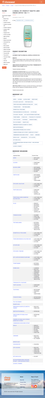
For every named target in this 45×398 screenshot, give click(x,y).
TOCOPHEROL (25, 119)
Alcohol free (6, 18)
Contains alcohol (7, 22)
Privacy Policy (23, 382)
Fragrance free (6, 32)
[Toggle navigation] (41, 2)
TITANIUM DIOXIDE (17, 107)
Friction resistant (7, 34)
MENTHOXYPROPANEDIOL (18, 127)
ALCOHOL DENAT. (26, 99)
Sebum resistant (7, 49)
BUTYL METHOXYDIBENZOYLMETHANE (31, 114)
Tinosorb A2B (6, 53)
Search (4, 67)
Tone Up (5, 60)
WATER (14, 99)
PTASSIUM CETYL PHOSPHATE (35, 117)
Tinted (5, 58)
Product (7, 5)
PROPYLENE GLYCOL (29, 101)
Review (5, 43)
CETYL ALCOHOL (32, 137)
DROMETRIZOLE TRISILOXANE (19, 109)
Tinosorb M (6, 55)
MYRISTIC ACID (16, 137)
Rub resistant (6, 45)
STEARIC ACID (24, 117)
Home (3, 5)
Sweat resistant (7, 51)
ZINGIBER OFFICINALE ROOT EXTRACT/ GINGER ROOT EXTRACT (25, 132)
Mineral (5, 38)
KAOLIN (31, 134)
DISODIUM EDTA (24, 137)
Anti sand (5, 20)
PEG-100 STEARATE (17, 122)
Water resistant (7, 62)
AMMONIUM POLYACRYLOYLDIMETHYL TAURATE (22, 124)
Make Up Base (6, 36)
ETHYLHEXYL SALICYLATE (18, 101)
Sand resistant (6, 47)
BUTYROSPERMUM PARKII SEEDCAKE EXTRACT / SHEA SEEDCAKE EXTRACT (26, 143)
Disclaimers (22, 386)
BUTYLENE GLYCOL (17, 139)
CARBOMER (37, 134)
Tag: (14, 20)
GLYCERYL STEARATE (17, 146)
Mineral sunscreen (7, 40)
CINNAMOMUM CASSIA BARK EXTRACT (21, 134)
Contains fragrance (7, 27)
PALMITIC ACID (26, 122)
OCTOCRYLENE (34, 112)
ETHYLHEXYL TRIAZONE (18, 114)
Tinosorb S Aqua (7, 56)
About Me (22, 380)
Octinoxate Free (7, 42)
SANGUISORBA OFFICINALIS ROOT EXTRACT (21, 129)
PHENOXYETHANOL (33, 119)
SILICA (36, 104)
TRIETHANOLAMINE (26, 107)
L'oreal (11, 5)
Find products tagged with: (6, 16)
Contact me (35, 383)
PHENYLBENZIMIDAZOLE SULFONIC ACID (21, 112)
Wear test (6, 64)
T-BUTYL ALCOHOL (16, 119)
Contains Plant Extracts (6, 30)
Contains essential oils (7, 25)
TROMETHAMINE (16, 117)
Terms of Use (23, 384)
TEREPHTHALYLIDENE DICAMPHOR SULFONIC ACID (23, 104)
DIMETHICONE (34, 99)
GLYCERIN (20, 99)
